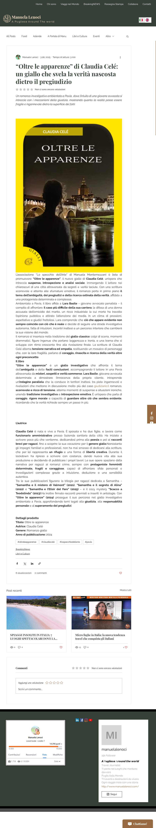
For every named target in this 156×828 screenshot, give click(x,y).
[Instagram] (152, 418)
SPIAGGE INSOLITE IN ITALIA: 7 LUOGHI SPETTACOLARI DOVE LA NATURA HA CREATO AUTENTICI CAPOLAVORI (32, 636)
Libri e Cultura (79, 36)
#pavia (88, 542)
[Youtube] (90, 720)
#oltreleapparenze (27, 542)
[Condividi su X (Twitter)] (24, 563)
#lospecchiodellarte (70, 542)
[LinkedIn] (77, 720)
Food (24, 36)
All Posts (10, 36)
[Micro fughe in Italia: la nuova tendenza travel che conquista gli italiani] (101, 612)
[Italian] (142, 20)
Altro (108, 36)
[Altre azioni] (120, 57)
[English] (148, 20)
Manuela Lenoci (26, 17)
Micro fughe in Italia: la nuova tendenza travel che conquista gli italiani (100, 636)
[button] (127, 36)
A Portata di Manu (57, 36)
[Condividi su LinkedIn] (32, 563)
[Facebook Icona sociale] (81, 720)
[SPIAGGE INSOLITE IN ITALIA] (36, 612)
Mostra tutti (125, 590)
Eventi (96, 36)
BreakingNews (23, 549)
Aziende (37, 36)
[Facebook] (152, 413)
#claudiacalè (48, 542)
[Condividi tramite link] (39, 563)
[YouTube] (152, 423)
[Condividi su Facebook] (17, 563)
